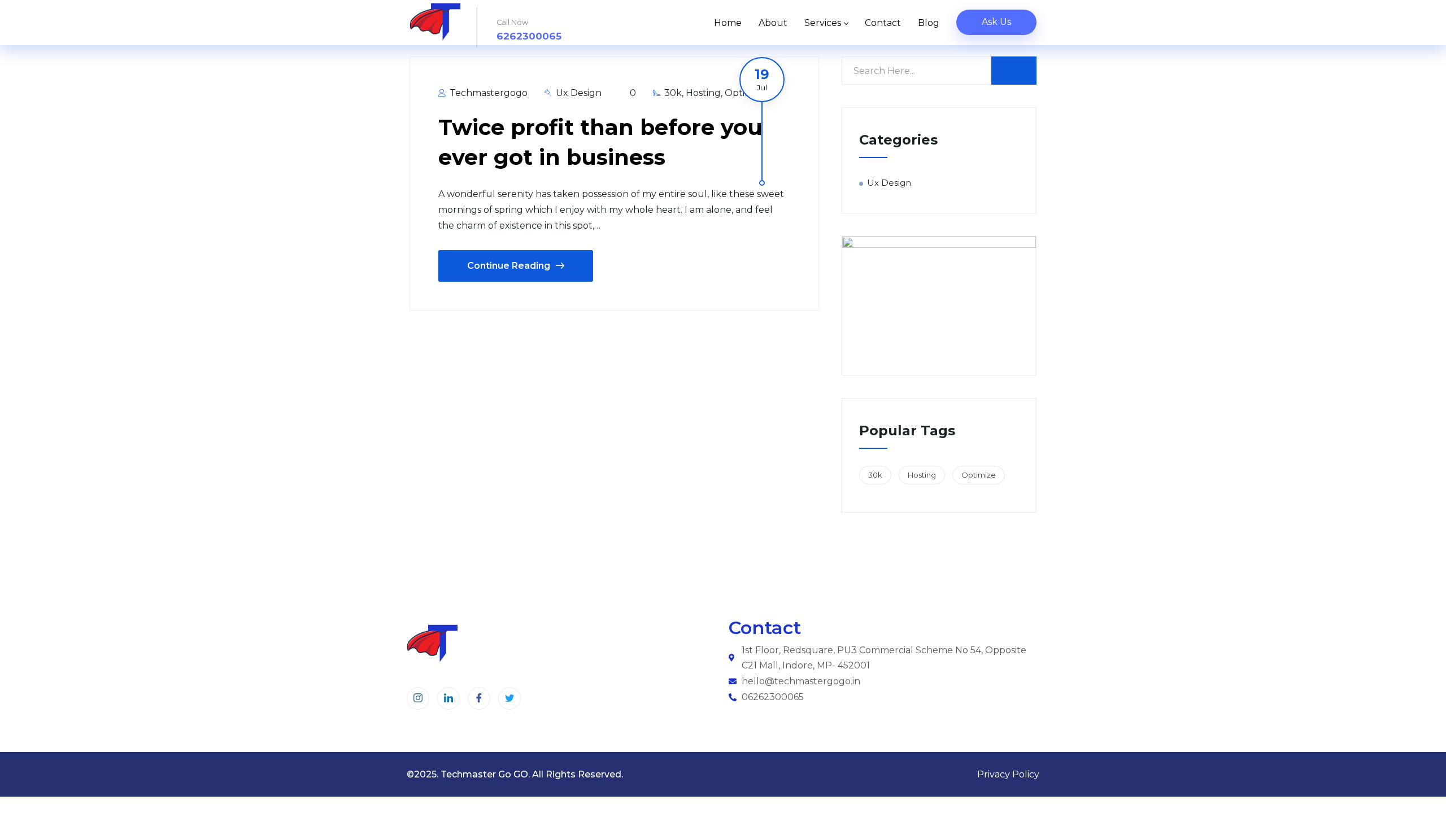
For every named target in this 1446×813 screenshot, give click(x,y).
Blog (928, 23)
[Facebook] (479, 698)
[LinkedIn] (448, 698)
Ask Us (996, 21)
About (773, 23)
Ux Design (579, 93)
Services (822, 23)
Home (728, 23)
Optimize (978, 474)
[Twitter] (509, 698)
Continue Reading (508, 265)
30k (673, 93)
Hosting (703, 93)
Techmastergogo (487, 93)
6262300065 (528, 36)
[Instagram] (418, 698)
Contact (883, 23)
